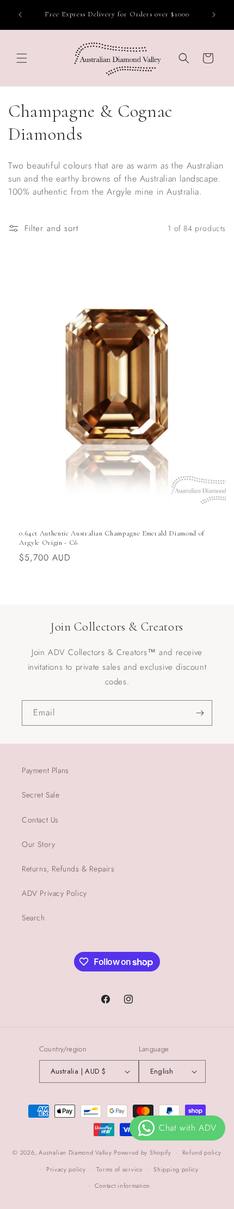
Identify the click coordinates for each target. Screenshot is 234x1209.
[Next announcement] (214, 15)
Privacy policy (66, 1169)
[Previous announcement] (20, 15)
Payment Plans (45, 770)
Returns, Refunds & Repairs (68, 868)
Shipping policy (176, 1169)
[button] (22, 58)
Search (33, 917)
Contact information (122, 1185)
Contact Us (40, 819)
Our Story (38, 844)
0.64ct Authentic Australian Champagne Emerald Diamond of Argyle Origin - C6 (112, 538)
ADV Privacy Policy (54, 893)
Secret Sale (41, 794)
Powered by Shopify (142, 1152)
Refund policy (201, 1152)
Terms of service (119, 1169)
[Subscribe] (200, 713)
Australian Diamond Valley (75, 1152)
